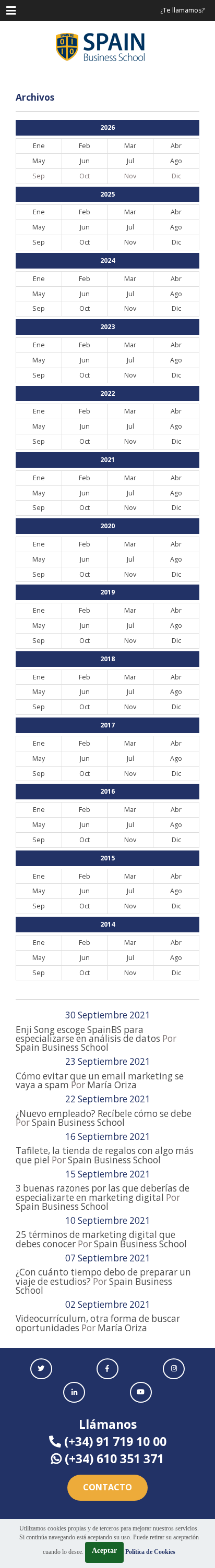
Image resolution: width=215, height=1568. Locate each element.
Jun (85, 160)
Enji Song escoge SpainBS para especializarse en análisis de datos (88, 1034)
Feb (84, 145)
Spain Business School (62, 1047)
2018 (107, 658)
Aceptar (104, 1550)
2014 (107, 924)
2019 (107, 592)
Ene (39, 145)
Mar (130, 145)
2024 (107, 260)
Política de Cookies (150, 1551)
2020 (107, 525)
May (38, 160)
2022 (107, 393)
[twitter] (41, 1368)
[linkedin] (74, 1392)
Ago (176, 160)
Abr (176, 145)
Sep (38, 242)
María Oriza (112, 1085)
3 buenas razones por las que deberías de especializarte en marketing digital (102, 1192)
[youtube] (141, 1392)
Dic (176, 242)
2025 (107, 194)
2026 (107, 127)
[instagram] (174, 1368)
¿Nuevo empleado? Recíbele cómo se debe (104, 1114)
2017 (107, 725)
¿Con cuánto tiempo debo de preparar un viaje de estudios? (103, 1276)
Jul (130, 160)
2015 (107, 858)
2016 (107, 791)
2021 (107, 459)
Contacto (107, 1487)
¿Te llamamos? (182, 10)
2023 (107, 326)
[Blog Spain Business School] (107, 47)
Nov (130, 242)
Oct (84, 242)
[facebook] (107, 1368)
